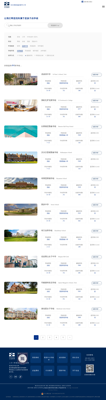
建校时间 (29, 55)
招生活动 (75, 357)
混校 (28, 41)
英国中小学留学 (49, 359)
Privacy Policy (53, 390)
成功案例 (62, 357)
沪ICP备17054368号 (72, 388)
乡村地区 (43, 51)
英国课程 (35, 357)
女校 (23, 41)
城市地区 (36, 51)
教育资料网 (31, 396)
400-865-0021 (88, 2)
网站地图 (97, 396)
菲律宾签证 (16, 396)
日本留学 (58, 396)
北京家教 (38, 396)
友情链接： (9, 396)
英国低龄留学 (90, 396)
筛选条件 (54, 25)
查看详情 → (97, 75)
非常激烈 (40, 46)
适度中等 (25, 46)
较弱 (18, 46)
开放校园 (28, 51)
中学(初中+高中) (32, 37)
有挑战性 (33, 46)
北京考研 (72, 396)
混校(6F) (34, 41)
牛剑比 (21, 55)
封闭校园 (20, 51)
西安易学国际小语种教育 (48, 396)
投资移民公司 (23, 396)
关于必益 (75, 370)
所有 (18, 37)
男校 (18, 41)
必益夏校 (35, 370)
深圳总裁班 (65, 396)
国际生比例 (50, 55)
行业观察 (49, 370)
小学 (23, 37)
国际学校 (62, 370)
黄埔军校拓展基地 (81, 396)
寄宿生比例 (39, 55)
